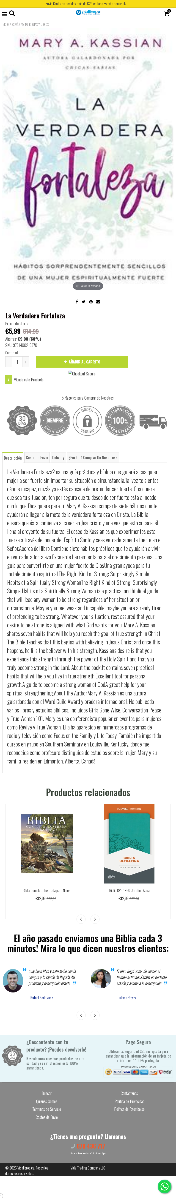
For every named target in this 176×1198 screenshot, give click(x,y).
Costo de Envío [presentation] (37, 457)
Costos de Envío (47, 1117)
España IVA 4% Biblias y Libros (30, 24)
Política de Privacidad (129, 1101)
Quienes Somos (46, 1101)
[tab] (13, 457)
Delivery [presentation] (58, 457)
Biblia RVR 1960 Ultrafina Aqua (129, 890)
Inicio (5, 24)
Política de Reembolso (129, 1109)
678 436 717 (90, 1146)
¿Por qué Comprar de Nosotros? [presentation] (93, 457)
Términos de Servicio (46, 1109)
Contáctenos (129, 1093)
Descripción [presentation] (13, 458)
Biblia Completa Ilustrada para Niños (46, 890)
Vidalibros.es (25, 1168)
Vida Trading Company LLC (88, 1168)
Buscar (47, 1093)
